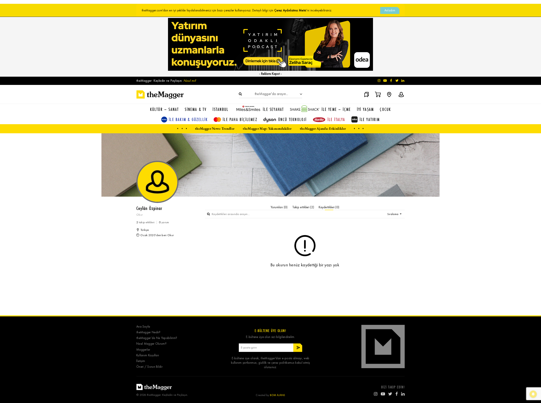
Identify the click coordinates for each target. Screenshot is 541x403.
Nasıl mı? (189, 81)
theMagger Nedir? (148, 332)
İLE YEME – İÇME (336, 109)
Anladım (389, 10)
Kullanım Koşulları (147, 355)
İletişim (140, 361)
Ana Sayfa (143, 326)
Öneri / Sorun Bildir (149, 367)
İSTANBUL (221, 109)
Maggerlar (143, 349)
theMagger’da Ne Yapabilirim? (156, 338)
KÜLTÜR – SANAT (164, 109)
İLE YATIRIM (370, 119)
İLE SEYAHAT (273, 109)
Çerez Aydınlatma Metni (290, 10)
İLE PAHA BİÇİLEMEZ (240, 119)
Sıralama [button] (393, 214)
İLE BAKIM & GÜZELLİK (188, 119)
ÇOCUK (385, 109)
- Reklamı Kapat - (270, 74)
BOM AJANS (277, 395)
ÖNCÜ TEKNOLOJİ (292, 119)
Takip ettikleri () (303, 207)
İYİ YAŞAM (365, 109)
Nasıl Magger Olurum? (151, 344)
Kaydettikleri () (329, 207)
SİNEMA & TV (195, 109)
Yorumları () (279, 207)
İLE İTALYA (336, 119)
